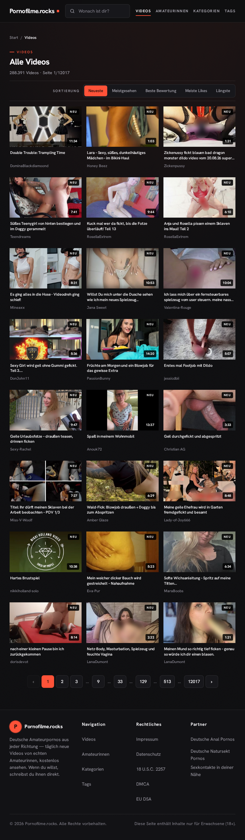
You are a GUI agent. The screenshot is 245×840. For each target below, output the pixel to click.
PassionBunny (99, 378)
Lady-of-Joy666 (177, 520)
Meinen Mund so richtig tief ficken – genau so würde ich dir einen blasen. (199, 651)
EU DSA (143, 799)
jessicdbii (171, 378)
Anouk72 (94, 449)
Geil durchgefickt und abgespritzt (193, 436)
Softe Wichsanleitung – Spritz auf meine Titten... (197, 580)
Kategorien (206, 10)
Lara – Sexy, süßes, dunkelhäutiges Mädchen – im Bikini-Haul (116, 155)
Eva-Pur (93, 590)
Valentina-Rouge (177, 307)
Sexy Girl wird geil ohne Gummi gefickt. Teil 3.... (43, 368)
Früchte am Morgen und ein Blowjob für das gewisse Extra (120, 368)
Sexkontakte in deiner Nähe (213, 771)
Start (14, 37)
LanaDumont (97, 661)
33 (120, 682)
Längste (223, 90)
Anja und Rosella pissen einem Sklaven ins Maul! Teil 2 (197, 226)
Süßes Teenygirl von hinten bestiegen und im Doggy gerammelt (45, 226)
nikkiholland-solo (24, 590)
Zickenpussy (174, 165)
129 (143, 682)
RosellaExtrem (99, 236)
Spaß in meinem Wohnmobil (110, 436)
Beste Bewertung (161, 90)
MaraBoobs (173, 590)
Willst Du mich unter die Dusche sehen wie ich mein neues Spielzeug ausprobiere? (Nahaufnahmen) (119, 297)
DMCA (142, 784)
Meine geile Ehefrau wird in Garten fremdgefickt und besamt (193, 510)
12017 (194, 682)
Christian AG (174, 449)
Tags (230, 10)
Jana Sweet (96, 307)
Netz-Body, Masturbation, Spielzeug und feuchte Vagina (121, 651)
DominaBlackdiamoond (29, 165)
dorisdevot (19, 661)
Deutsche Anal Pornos (213, 741)
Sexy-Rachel (20, 449)
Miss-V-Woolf (21, 520)
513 (167, 682)
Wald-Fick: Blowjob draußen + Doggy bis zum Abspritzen (121, 510)
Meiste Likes (196, 90)
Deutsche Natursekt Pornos (213, 754)
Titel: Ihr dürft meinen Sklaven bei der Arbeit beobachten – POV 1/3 (42, 510)
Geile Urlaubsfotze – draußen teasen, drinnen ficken (41, 439)
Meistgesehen (124, 90)
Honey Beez (97, 165)
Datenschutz (148, 754)
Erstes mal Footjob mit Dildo (188, 365)
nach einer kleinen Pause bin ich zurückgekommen (37, 651)
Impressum (147, 739)
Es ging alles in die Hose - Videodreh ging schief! (44, 297)
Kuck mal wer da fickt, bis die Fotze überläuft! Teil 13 (117, 226)
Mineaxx (17, 307)
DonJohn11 (19, 378)
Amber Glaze (97, 520)
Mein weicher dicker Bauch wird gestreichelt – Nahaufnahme (114, 580)
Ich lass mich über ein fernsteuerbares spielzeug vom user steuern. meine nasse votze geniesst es (198, 297)
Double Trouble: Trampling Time (37, 152)
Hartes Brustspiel (25, 578)
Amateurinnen (172, 10)
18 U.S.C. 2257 (150, 769)
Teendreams (20, 236)
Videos (143, 10)
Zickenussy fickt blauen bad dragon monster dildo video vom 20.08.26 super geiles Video (198, 155)
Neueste (95, 90)
